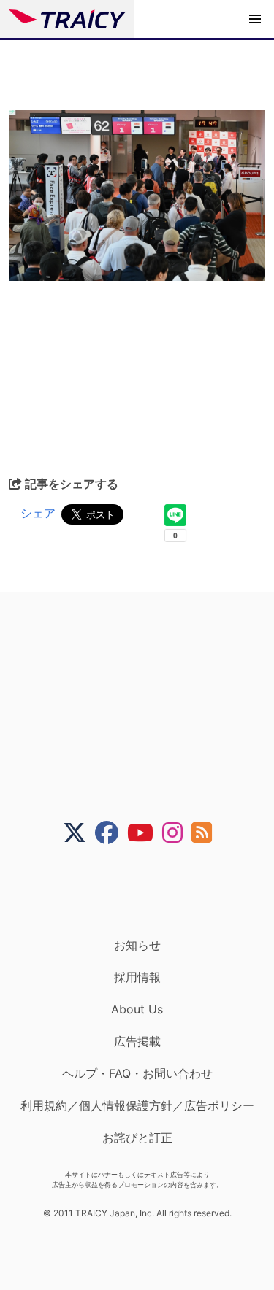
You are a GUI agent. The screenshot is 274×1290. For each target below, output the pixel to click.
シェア (38, 513)
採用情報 (137, 977)
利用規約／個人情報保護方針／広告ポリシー (137, 1105)
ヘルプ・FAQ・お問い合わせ (137, 1073)
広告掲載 (137, 1041)
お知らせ (137, 945)
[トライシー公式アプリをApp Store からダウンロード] (146, 890)
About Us (137, 1009)
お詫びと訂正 (137, 1137)
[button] (255, 19)
